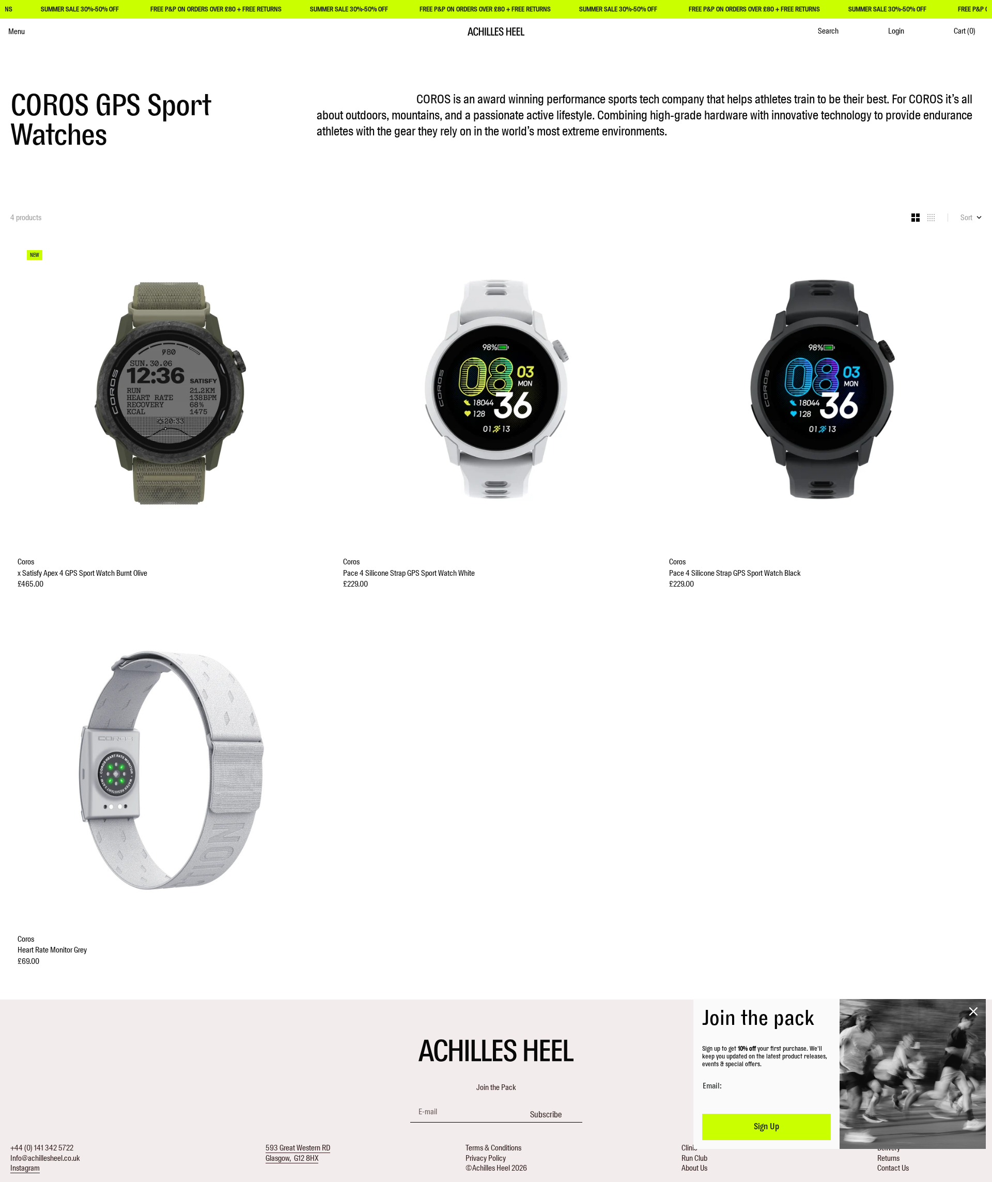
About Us (694, 1168)
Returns (888, 1158)
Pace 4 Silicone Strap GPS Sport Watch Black (735, 573)
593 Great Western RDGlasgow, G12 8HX (298, 1153)
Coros (26, 562)
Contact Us (893, 1168)
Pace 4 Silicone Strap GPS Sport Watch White (409, 573)
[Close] (973, 1011)
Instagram (25, 1168)
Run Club (694, 1158)
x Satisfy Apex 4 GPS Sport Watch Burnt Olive (82, 573)
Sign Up (766, 1127)
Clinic (689, 1148)
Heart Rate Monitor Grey (52, 950)
